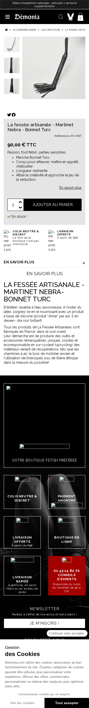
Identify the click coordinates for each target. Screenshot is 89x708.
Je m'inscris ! (44, 623)
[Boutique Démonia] (27, 16)
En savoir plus (19, 262)
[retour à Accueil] (6, 29)
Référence (61, 136)
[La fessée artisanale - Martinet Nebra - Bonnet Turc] (53, 68)
